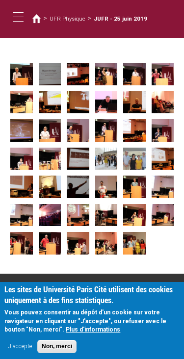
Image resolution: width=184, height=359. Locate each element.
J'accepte (20, 346)
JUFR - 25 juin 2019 (120, 18)
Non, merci (57, 346)
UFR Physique (67, 18)
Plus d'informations (93, 329)
